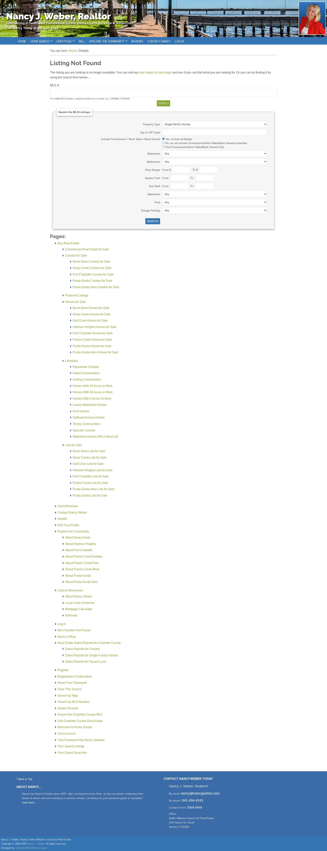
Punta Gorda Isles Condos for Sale (96, 287)
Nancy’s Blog (67, 636)
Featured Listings (76, 295)
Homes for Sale (75, 301)
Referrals (71, 615)
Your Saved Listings (71, 746)
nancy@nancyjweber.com (200, 793)
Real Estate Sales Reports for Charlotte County (89, 642)
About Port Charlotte (78, 550)
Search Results (68, 708)
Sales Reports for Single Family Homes (91, 655)
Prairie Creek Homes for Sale (92, 339)
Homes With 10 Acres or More (93, 386)
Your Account (66, 733)
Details (62, 518)
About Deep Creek (77, 537)
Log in (43, 847)
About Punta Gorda (78, 575)
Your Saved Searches (72, 752)
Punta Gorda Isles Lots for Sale (93, 489)
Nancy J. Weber (35, 843)
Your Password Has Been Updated (81, 740)
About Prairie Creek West (82, 569)
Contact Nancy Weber (72, 512)
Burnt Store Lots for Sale (89, 451)
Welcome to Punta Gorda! (75, 727)
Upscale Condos (84, 430)
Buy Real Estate (68, 243)
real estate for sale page (155, 72)
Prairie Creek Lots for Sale (90, 482)
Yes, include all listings (178, 139)
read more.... (29, 802)
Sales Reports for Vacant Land (85, 661)
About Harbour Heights (80, 543)
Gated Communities (86, 373)
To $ (195, 169)
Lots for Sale (73, 445)
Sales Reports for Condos (82, 649)
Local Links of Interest (79, 602)
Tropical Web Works (27, 847)
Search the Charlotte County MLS (80, 714)
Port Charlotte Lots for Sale (91, 476)
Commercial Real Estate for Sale (87, 249)
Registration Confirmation (75, 676)
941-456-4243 (192, 800)
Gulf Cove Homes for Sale (90, 320)
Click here (194, 807)
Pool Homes (81, 411)
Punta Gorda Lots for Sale (90, 495)
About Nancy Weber (78, 596)
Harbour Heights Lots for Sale (92, 470)
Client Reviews (68, 506)
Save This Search (70, 689)
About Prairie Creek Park (82, 563)
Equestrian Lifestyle (86, 366)
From (165, 177)
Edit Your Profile (68, 525)
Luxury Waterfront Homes (90, 404)
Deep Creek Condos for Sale (92, 268)
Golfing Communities (87, 379)
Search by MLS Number (74, 701)
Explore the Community (73, 531)
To (192, 177)
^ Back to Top (24, 779)
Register (63, 670)
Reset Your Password (72, 682)
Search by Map (68, 695)
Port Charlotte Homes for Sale (93, 333)
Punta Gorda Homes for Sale (92, 346)
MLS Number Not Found (74, 630)
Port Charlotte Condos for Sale (93, 274)
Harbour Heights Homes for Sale (94, 327)
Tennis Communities (86, 424)
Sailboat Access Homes (89, 417)
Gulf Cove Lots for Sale (88, 463)
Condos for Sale (76, 255)
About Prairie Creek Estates (83, 556)
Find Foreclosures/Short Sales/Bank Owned (194, 147)
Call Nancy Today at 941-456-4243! (32, 28)
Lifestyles (71, 360)
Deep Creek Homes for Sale (92, 314)
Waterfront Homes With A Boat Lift (95, 436)
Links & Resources (70, 590)
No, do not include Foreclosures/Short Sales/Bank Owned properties (206, 143)
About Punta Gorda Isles (81, 581)
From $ (167, 169)
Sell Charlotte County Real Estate (80, 721)
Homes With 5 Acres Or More (92, 398)
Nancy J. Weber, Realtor (58, 16)
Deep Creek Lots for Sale (90, 457)
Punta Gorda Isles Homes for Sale (95, 352)
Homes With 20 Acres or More (93, 392)
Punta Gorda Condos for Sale (92, 280)
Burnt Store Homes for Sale (91, 307)
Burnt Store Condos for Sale (91, 261)
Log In (179, 41)
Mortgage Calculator (78, 609)
